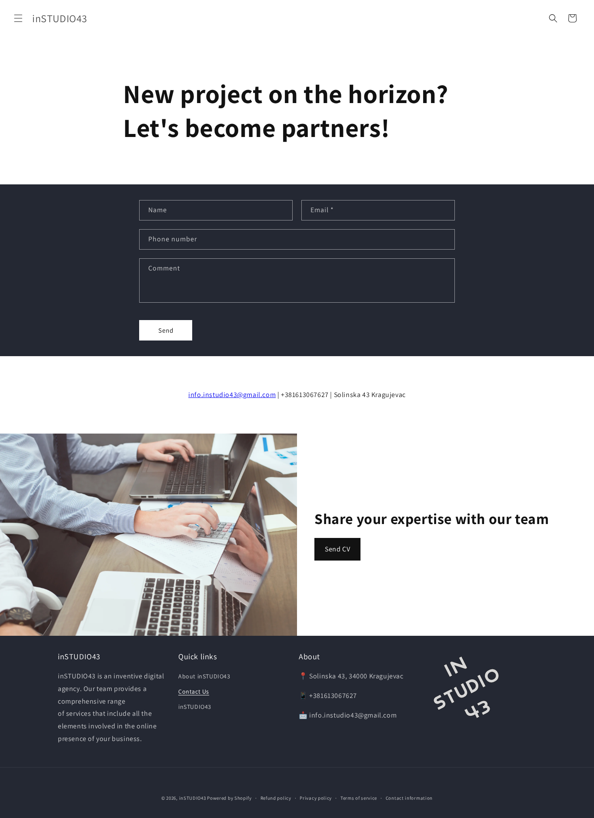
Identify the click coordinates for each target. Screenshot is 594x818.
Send (166, 330)
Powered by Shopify (229, 798)
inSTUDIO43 (194, 707)
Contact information (409, 798)
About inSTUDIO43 (204, 676)
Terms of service (358, 798)
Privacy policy (316, 798)
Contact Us (193, 691)
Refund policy (275, 798)
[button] (18, 18)
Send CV (337, 549)
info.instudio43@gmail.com (232, 394)
